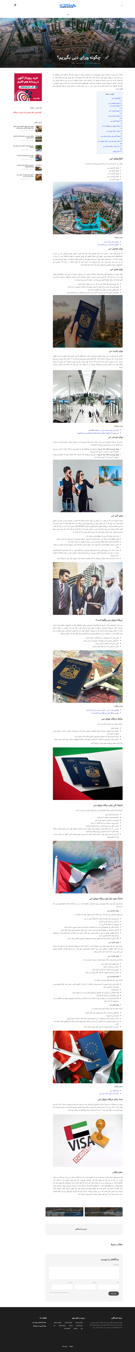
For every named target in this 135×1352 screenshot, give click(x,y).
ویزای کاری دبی (116, 121)
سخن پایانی (117, 151)
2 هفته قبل (31, 130)
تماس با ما (64, 1346)
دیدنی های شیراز (79, 1325)
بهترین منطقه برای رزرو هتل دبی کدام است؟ (105, 713)
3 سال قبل (91, 63)
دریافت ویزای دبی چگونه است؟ (112, 126)
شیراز (107, 1210)
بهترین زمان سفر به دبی (111, 241)
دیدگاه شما (116, 1265)
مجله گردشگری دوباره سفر (39, 1322)
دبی (88, 53)
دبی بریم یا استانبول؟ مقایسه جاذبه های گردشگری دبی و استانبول (98, 433)
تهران (75, 1210)
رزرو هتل (71, 1325)
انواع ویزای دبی (117, 98)
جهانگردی (92, 53)
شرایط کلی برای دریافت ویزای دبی (111, 136)
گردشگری (75, 1328)
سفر (54, 1325)
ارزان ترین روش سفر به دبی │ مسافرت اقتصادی (104, 430)
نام (118, 1283)
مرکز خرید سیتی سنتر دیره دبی (109, 1093)
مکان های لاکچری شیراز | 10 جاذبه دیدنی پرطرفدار (102, 1213)
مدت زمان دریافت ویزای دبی (112, 146)
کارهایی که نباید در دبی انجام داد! (108, 244)
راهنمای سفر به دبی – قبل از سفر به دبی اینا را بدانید (102, 710)
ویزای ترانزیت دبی (115, 110)
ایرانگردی (79, 1210)
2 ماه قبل (32, 140)
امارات (96, 53)
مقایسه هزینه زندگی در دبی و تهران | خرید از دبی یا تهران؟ (68, 1213)
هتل (81, 1328)
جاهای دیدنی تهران (79, 1322)
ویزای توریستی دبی (115, 116)
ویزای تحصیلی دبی (115, 103)
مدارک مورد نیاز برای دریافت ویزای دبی (110, 141)
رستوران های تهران (62, 1325)
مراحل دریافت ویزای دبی (114, 131)
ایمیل (94, 1283)
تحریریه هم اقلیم (97, 63)
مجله (68, 15)
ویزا (100, 53)
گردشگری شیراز (67, 1328)
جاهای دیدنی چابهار (57, 1322)
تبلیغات (71, 1346)
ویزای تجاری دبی (116, 105)
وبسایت (70, 1283)
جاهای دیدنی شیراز (68, 1322)
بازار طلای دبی (114, 1090)
